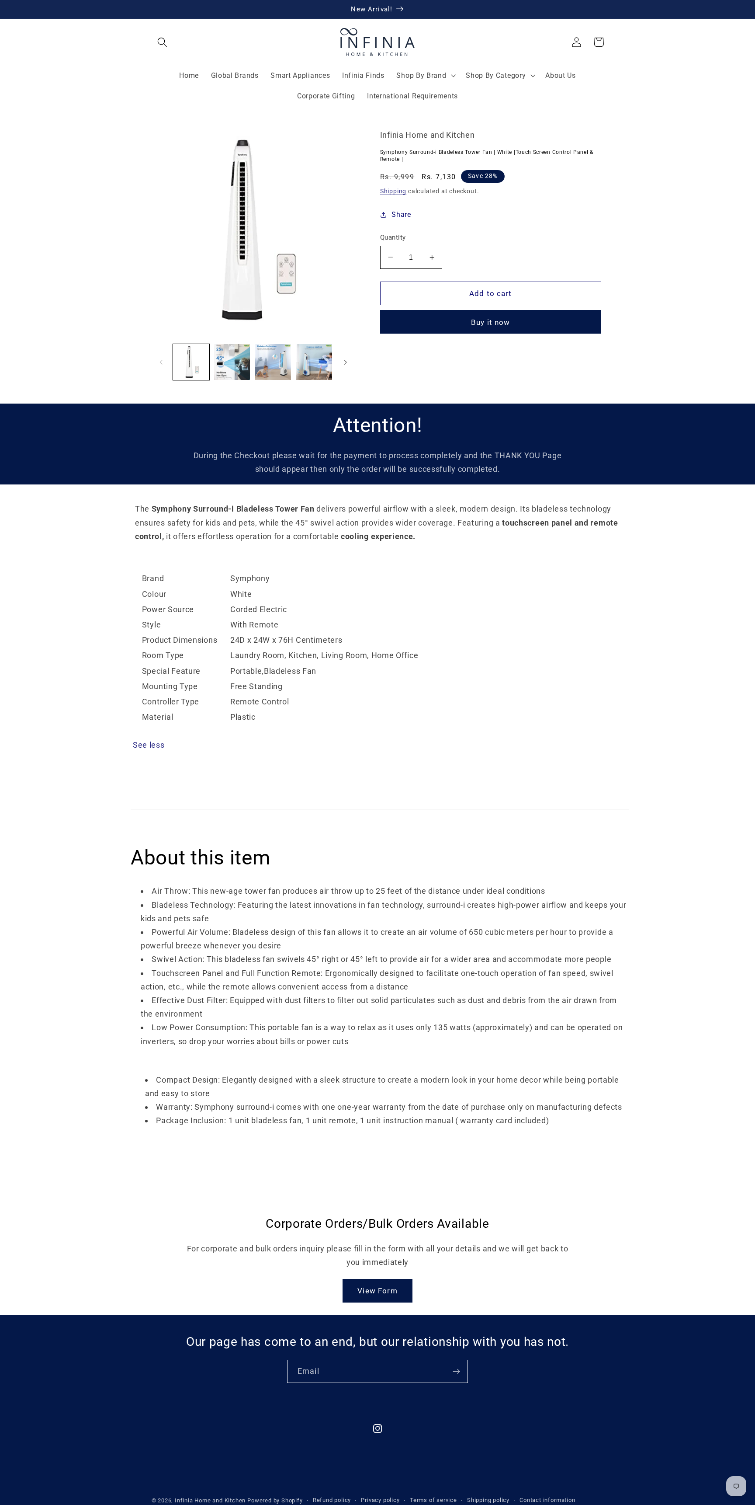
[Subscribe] (456, 1371)
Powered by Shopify (275, 1500)
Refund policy (332, 1500)
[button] (163, 42)
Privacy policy (380, 1500)
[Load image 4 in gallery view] (314, 362)
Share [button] (401, 214)
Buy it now (490, 322)
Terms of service (433, 1500)
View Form (377, 1290)
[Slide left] (161, 362)
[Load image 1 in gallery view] (191, 362)
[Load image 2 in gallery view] (232, 362)
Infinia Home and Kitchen (210, 1500)
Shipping (393, 191)
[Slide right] (345, 362)
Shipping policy (488, 1500)
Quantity (393, 237)
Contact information (547, 1500)
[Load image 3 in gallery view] (273, 362)
